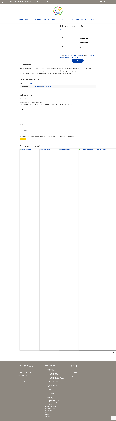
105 (38, 86)
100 (35, 86)
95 (32, 86)
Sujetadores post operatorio (77, 55)
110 (40, 86)
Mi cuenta (47, 416)
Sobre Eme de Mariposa (51, 406)
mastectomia (63, 57)
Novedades (52, 371)
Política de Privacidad (77, 368)
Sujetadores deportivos (55, 377)
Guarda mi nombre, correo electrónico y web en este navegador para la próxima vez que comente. (48, 136)
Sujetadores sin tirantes (55, 376)
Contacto (47, 414)
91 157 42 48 (37, 1)
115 (43, 86)
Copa (61, 37)
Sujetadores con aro (54, 373)
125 (48, 86)
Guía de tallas (45, 1)
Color (61, 46)
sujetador (75, 57)
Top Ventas (52, 370)
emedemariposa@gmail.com (25, 382)
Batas (50, 404)
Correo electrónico (25, 130)
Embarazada (50, 397)
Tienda (46, 367)
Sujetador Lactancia (54, 400)
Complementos (52, 396)
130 (51, 86)
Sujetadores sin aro (54, 374)
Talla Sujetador (64, 42)
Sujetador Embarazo (54, 398)
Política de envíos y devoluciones (80, 366)
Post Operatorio (49, 410)
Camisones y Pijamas (54, 402)
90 (30, 86)
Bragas (48, 380)
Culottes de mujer (53, 384)
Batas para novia (53, 394)
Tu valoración (24, 111)
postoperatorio (69, 57)
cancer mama (92, 55)
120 (46, 86)
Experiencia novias (50, 408)
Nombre (22, 124)
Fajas (50, 389)
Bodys (50, 388)
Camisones (51, 393)
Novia (48, 390)
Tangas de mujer (53, 385)
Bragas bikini (52, 382)
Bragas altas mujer (54, 381)
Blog (46, 412)
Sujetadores (68, 55)
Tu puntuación (23, 106)
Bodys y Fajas (50, 386)
